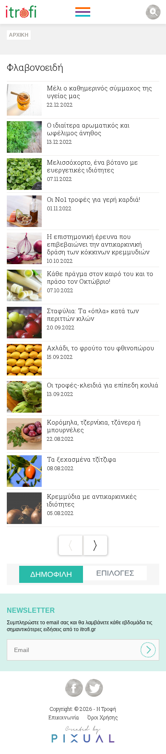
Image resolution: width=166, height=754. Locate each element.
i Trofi (21, 12)
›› (95, 545)
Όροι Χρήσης (103, 717)
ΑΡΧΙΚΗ (19, 35)
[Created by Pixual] (83, 734)
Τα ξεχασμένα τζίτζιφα (83, 471)
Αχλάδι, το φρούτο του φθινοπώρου (83, 359)
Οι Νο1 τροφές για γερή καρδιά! (83, 211)
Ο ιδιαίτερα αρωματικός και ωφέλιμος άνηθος (83, 137)
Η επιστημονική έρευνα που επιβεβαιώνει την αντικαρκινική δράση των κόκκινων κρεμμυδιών (83, 248)
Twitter (94, 688)
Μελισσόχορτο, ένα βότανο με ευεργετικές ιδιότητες (83, 174)
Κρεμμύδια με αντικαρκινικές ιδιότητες (83, 508)
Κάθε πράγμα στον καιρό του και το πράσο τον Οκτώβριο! (83, 285)
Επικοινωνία (64, 717)
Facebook (74, 688)
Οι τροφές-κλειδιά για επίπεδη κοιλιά (83, 396)
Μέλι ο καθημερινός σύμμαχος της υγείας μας (83, 100)
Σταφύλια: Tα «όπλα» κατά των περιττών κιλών (83, 322)
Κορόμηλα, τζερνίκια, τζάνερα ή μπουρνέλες (83, 434)
